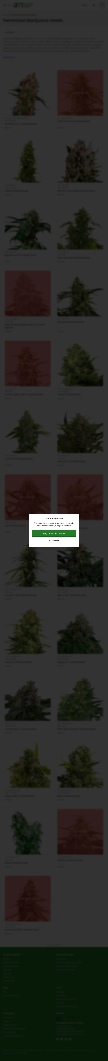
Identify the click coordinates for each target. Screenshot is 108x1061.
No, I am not (54, 541)
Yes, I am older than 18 (54, 533)
